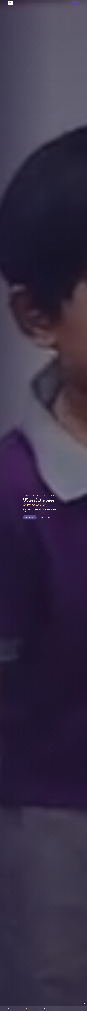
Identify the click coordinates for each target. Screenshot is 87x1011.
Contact (59, 3)
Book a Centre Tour (30, 517)
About (24, 3)
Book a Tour (75, 3)
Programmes (39, 3)
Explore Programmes (45, 517)
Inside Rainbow (47, 3)
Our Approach (31, 3)
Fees (54, 3)
